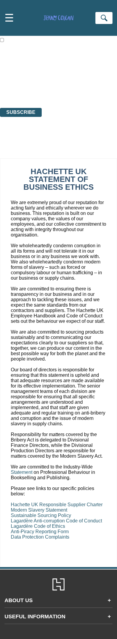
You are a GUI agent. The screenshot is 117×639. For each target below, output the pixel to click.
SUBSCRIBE (20, 112)
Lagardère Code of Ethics (38, 526)
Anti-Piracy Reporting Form (40, 531)
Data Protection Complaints (40, 536)
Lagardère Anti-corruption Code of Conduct (56, 520)
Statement (21, 472)
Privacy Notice (15, 94)
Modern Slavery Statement (39, 510)
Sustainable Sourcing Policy (41, 515)
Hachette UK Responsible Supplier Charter (57, 504)
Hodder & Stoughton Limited (71, 83)
